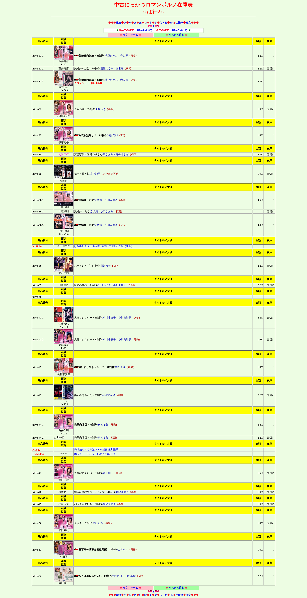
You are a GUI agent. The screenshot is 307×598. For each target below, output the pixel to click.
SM (172, 22)
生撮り (179, 22)
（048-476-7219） (179, 30)
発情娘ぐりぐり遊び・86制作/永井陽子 (96, 449)
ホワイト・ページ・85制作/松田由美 (95, 453)
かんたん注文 (176, 34)
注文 (188, 22)
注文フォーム (130, 34)
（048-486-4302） (144, 30)
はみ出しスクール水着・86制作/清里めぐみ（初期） (104, 246)
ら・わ (163, 22)
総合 (118, 22)
